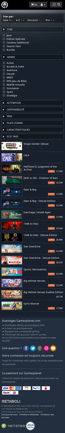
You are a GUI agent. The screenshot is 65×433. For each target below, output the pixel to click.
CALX (26, 155)
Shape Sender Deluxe (36, 143)
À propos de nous (9, 414)
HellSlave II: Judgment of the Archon (40, 168)
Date (6, 20)
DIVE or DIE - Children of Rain (41, 178)
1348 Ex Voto (31, 223)
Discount (33, 20)
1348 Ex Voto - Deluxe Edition (40, 235)
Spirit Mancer (31, 303)
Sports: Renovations (35, 269)
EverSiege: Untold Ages (37, 212)
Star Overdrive (32, 246)
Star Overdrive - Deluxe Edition (41, 258)
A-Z (18, 20)
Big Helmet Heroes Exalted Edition (43, 292)
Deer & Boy (30, 189)
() (35, 4)
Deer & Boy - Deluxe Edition (39, 201)
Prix (48, 20)
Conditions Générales (29, 414)
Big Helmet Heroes (34, 280)
